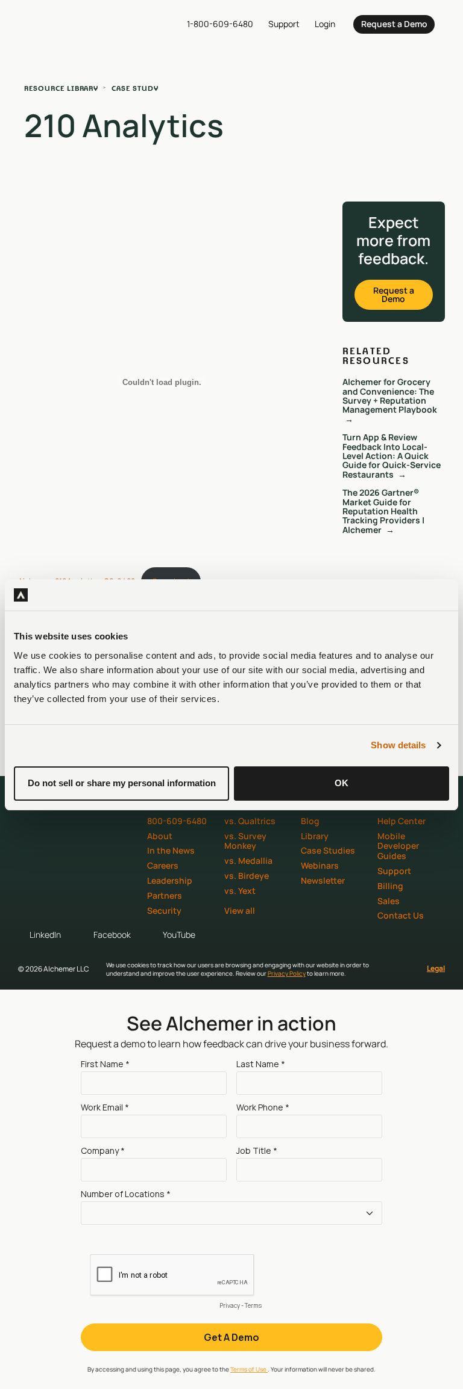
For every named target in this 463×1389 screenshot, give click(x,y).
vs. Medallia (248, 860)
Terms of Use (249, 1369)
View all (239, 910)
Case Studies (328, 850)
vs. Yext (240, 890)
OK (341, 783)
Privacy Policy (287, 973)
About (159, 836)
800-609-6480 (177, 821)
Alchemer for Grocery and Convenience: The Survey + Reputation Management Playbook (389, 395)
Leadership (169, 880)
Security (164, 910)
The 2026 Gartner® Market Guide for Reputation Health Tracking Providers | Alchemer (383, 511)
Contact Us (400, 915)
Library (315, 836)
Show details (398, 745)
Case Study (135, 88)
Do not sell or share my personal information (122, 783)
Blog (310, 821)
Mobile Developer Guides (398, 846)
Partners (164, 895)
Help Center (401, 821)
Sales (388, 901)
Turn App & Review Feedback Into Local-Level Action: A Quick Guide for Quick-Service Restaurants (391, 455)
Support (394, 870)
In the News (171, 850)
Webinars (320, 865)
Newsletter (323, 880)
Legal (436, 968)
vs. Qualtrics (250, 821)
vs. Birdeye (246, 875)
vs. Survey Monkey (245, 841)
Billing (390, 886)
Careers (162, 865)
